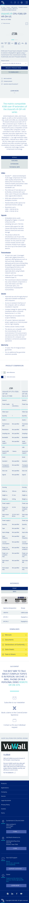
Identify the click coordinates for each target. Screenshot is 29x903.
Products (8, 7)
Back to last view (6, 23)
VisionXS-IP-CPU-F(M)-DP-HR (10, 392)
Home (4, 7)
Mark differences (11, 372)
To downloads (14, 72)
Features (14, 160)
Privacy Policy (5, 804)
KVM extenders (14, 7)
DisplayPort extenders (23, 7)
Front (14, 588)
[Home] (3, 2)
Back (14, 591)
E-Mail (15, 831)
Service (3, 796)
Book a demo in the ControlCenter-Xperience (14, 713)
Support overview (15, 868)
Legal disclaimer (6, 800)
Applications (5, 788)
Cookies (3, 809)
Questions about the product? (11, 84)
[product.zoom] (27, 24)
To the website (8, 772)
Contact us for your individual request (14, 726)
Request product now (13, 68)
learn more (15, 885)
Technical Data (14, 167)
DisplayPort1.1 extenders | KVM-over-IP (10, 8)
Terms (3, 813)
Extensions (15, 164)
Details (14, 157)
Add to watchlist (8, 78)
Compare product (8, 81)
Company (4, 792)
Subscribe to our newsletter (14, 702)
